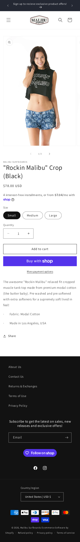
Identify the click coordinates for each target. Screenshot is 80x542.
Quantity (8, 225)
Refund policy (25, 532)
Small (12, 215)
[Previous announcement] (8, 5)
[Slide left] (30, 154)
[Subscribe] (66, 437)
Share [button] (12, 336)
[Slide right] (49, 154)
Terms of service (66, 532)
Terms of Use (17, 396)
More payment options (40, 271)
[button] (8, 20)
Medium (32, 215)
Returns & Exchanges (23, 386)
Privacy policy (45, 532)
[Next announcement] (72, 5)
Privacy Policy (18, 406)
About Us (15, 367)
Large (53, 215)
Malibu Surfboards (30, 527)
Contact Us (16, 376)
